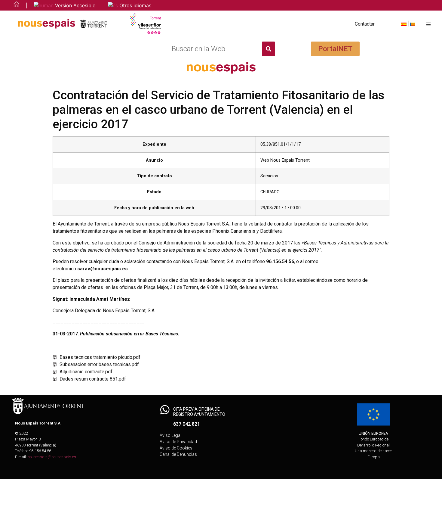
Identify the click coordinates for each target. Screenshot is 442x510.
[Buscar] (268, 49)
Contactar (365, 24)
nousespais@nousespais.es (52, 457)
